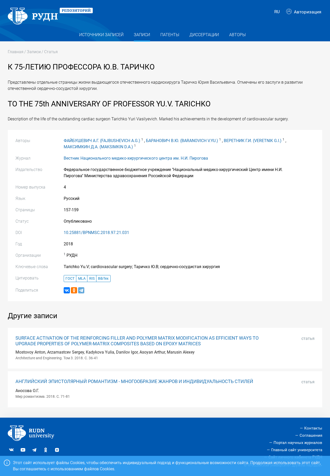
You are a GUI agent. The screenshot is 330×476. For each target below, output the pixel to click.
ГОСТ (70, 278)
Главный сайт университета (296, 450)
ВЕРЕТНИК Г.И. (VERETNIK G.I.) (253, 140)
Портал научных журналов (298, 442)
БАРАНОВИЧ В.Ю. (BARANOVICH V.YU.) (182, 140)
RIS (92, 278)
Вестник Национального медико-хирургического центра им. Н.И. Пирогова (136, 158)
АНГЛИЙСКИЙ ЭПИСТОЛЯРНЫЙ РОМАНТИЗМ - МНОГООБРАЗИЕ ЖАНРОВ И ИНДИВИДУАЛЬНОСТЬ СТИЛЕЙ (134, 381)
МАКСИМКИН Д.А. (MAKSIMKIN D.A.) (98, 146)
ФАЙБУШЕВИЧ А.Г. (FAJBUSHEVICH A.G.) (102, 140)
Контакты (313, 428)
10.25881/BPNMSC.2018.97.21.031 (96, 232)
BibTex (103, 278)
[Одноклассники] (74, 290)
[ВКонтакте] (67, 290)
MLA (82, 278)
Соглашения (311, 435)
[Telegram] (81, 290)
